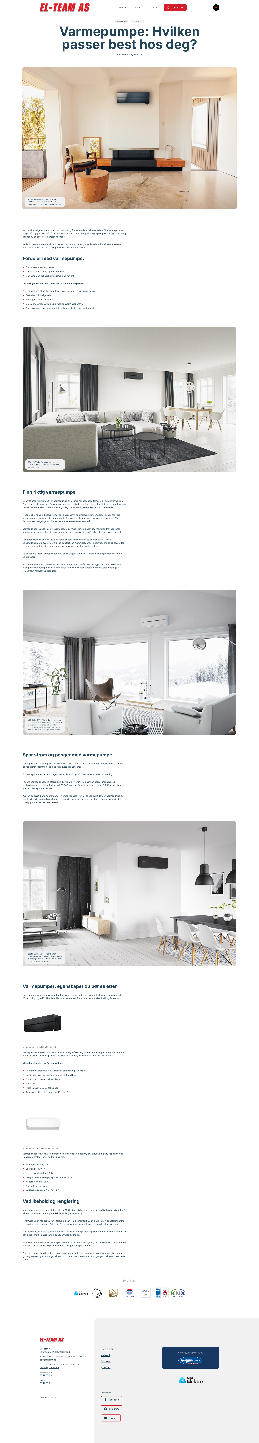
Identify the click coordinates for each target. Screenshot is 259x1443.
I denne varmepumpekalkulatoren (40, 782)
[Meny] (216, 7)
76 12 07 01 (45, 1383)
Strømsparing (121, 21)
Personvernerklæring (48, 1397)
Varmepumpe (138, 21)
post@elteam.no (48, 1359)
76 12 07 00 (46, 1375)
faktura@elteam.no (49, 1367)
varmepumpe (47, 230)
